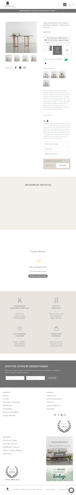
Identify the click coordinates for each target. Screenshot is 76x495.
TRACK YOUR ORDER (12, 450)
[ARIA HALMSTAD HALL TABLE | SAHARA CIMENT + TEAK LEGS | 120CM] (54, 74)
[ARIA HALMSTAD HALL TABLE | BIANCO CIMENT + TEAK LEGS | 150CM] (62, 74)
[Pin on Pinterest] (20, 68)
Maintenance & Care (51, 144)
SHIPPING (7, 454)
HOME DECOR (9, 416)
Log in (61, 40)
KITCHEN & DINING (11, 402)
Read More (47, 115)
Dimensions (48, 149)
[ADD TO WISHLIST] (67, 50)
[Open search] (64, 4)
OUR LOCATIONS (54, 399)
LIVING (6, 399)
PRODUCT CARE (10, 440)
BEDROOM (7, 406)
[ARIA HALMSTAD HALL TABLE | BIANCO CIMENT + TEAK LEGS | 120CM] (46, 74)
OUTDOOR (7, 409)
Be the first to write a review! (38, 276)
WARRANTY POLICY (11, 447)
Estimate (62, 165)
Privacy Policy (50, 489)
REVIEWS (51, 409)
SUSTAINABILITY (54, 406)
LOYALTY (50, 402)
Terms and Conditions (65, 489)
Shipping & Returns (51, 154)
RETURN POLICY (10, 444)
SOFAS (6, 396)
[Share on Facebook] (16, 68)
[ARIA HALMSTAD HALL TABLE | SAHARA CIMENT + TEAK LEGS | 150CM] (46, 83)
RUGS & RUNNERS (11, 412)
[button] (38, 11)
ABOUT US (51, 396)
